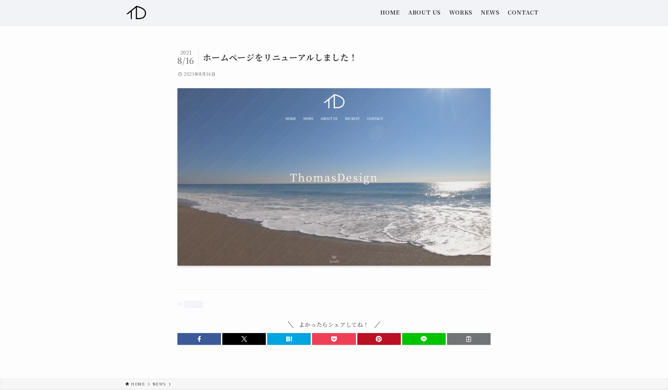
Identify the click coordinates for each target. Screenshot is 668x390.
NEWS (193, 304)
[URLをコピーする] (469, 339)
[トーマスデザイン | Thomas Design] (136, 12)
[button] (199, 339)
